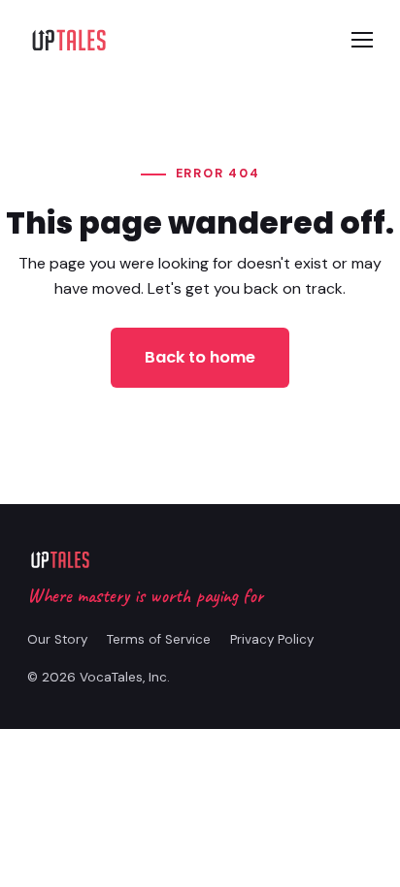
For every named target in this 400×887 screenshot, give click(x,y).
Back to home (200, 357)
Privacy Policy (272, 639)
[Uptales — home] (69, 39)
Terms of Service (159, 639)
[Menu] (362, 39)
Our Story (57, 639)
